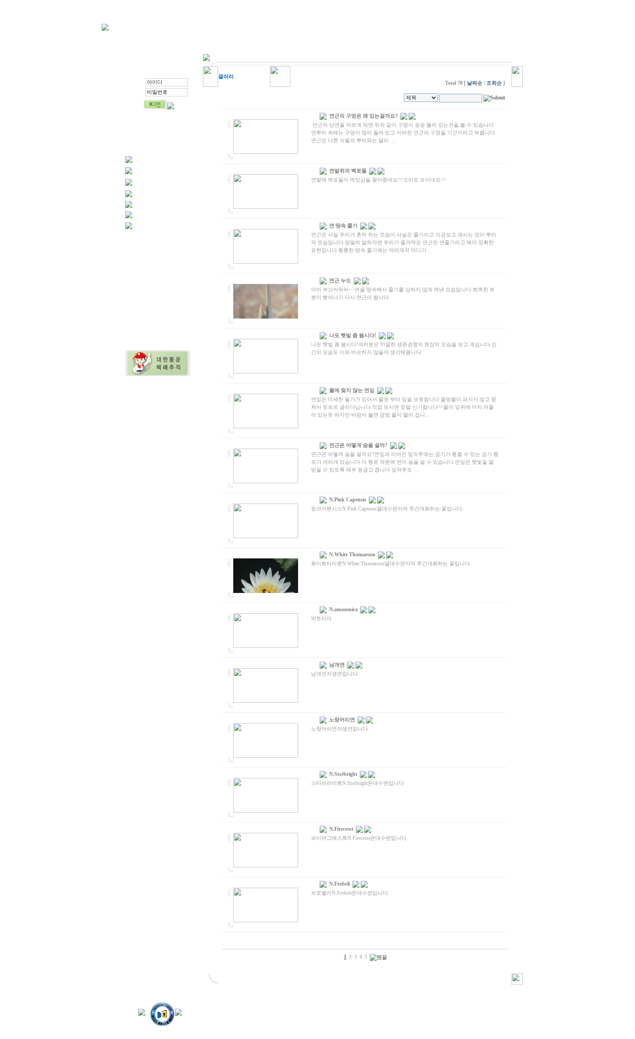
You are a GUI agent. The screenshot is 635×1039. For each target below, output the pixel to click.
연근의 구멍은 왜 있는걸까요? (363, 116)
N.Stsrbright (343, 774)
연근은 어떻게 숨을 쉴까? (358, 445)
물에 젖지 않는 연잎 (352, 390)
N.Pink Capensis (347, 500)
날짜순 (474, 83)
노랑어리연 (342, 720)
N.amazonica (343, 609)
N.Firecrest (341, 829)
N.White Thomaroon (352, 554)
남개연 (337, 665)
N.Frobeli (339, 884)
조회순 (493, 83)
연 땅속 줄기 (343, 226)
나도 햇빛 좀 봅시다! (352, 335)
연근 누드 (340, 280)
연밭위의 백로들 (348, 171)
